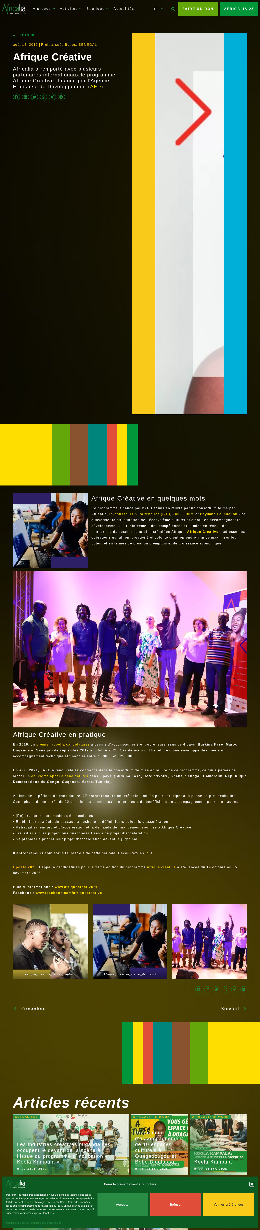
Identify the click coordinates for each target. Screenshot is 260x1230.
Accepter (123, 1204)
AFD (95, 86)
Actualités (26, 1116)
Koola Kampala (213, 1162)
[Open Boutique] (107, 8)
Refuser (176, 1204)
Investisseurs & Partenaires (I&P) (139, 514)
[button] (252, 1184)
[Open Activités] (80, 8)
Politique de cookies (17, 1222)
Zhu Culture (184, 514)
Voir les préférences (229, 1204)
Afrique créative (161, 867)
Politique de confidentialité (46, 1222)
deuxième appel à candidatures (59, 776)
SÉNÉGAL (88, 44)
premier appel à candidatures (63, 744)
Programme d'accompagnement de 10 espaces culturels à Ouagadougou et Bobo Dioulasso (159, 1147)
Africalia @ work (151, 1116)
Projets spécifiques (58, 44)
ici (148, 853)
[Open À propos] (53, 8)
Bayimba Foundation (218, 514)
